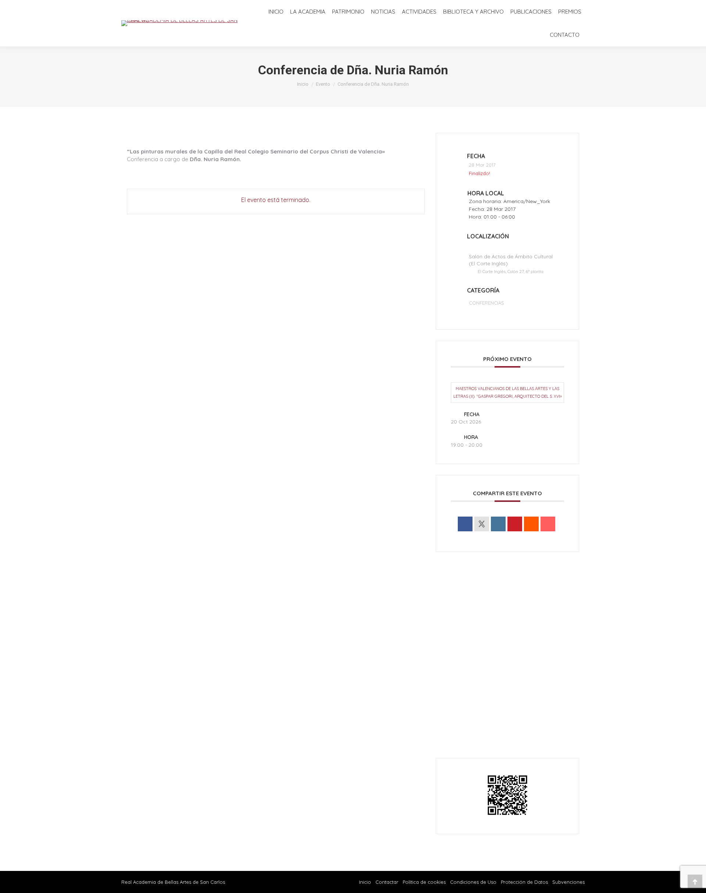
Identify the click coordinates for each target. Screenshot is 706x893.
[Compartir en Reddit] (531, 524)
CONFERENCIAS (486, 303)
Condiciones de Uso (473, 882)
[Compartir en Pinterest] (514, 524)
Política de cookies (424, 882)
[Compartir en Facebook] (465, 524)
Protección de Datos (524, 882)
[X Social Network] (481, 524)
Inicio (365, 882)
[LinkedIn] (498, 524)
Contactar (387, 882)
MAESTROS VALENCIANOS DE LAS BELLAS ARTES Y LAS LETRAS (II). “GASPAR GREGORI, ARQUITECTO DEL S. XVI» (507, 392)
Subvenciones (568, 882)
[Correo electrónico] (548, 524)
